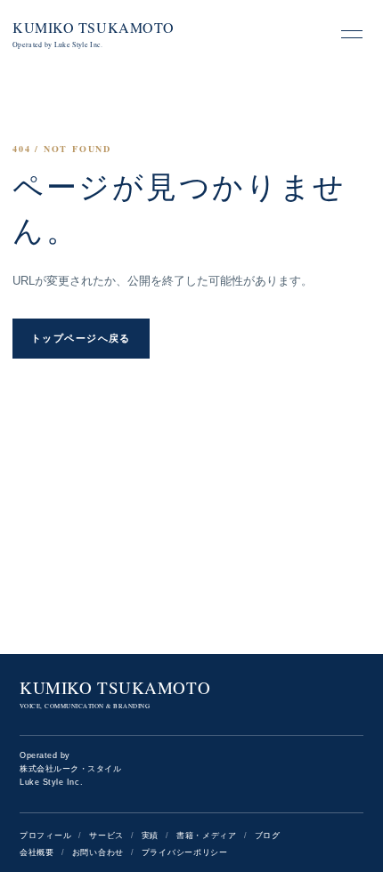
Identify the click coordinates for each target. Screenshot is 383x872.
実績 (150, 835)
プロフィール (45, 835)
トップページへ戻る (81, 338)
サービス (106, 835)
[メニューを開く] (352, 33)
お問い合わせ (98, 852)
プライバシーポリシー (185, 852)
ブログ (268, 835)
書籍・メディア (206, 835)
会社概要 (37, 852)
